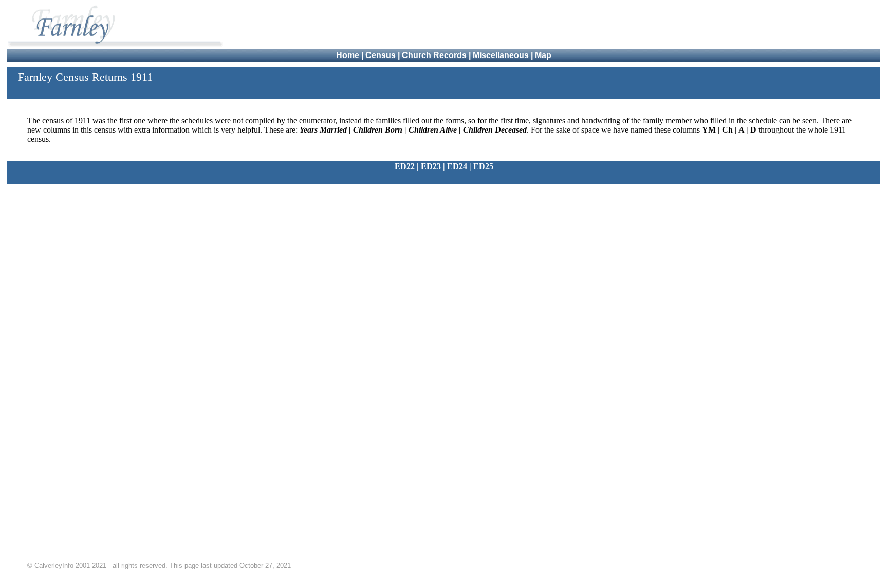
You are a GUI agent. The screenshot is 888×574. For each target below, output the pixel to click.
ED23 (431, 166)
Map (543, 55)
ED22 (405, 166)
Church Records (434, 55)
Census (380, 55)
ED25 (483, 166)
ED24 (457, 166)
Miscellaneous (501, 55)
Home (347, 55)
